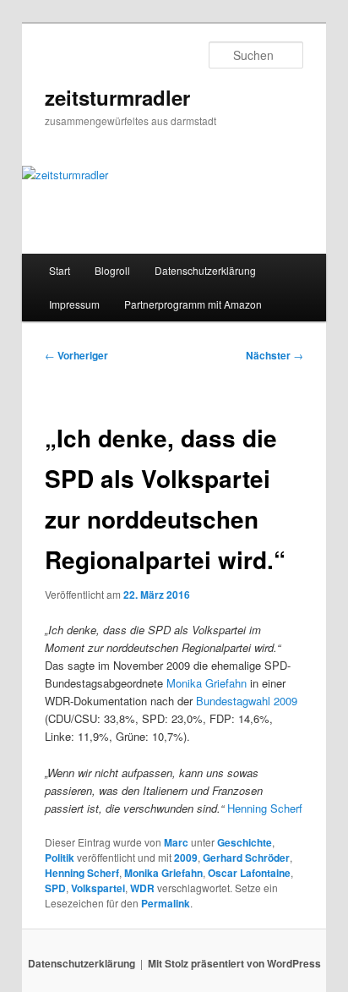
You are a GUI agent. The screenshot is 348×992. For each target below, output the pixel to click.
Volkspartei (98, 888)
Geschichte (244, 842)
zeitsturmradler (117, 97)
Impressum (74, 304)
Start (59, 270)
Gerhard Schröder (246, 857)
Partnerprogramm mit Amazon (193, 304)
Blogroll (112, 270)
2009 (186, 857)
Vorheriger (76, 355)
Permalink (165, 903)
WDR (142, 888)
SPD (55, 888)
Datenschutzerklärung (205, 270)
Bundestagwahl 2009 (246, 701)
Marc (176, 842)
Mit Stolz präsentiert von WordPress (234, 963)
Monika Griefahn (206, 683)
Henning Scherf (264, 808)
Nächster (274, 355)
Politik (59, 857)
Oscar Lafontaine (249, 872)
